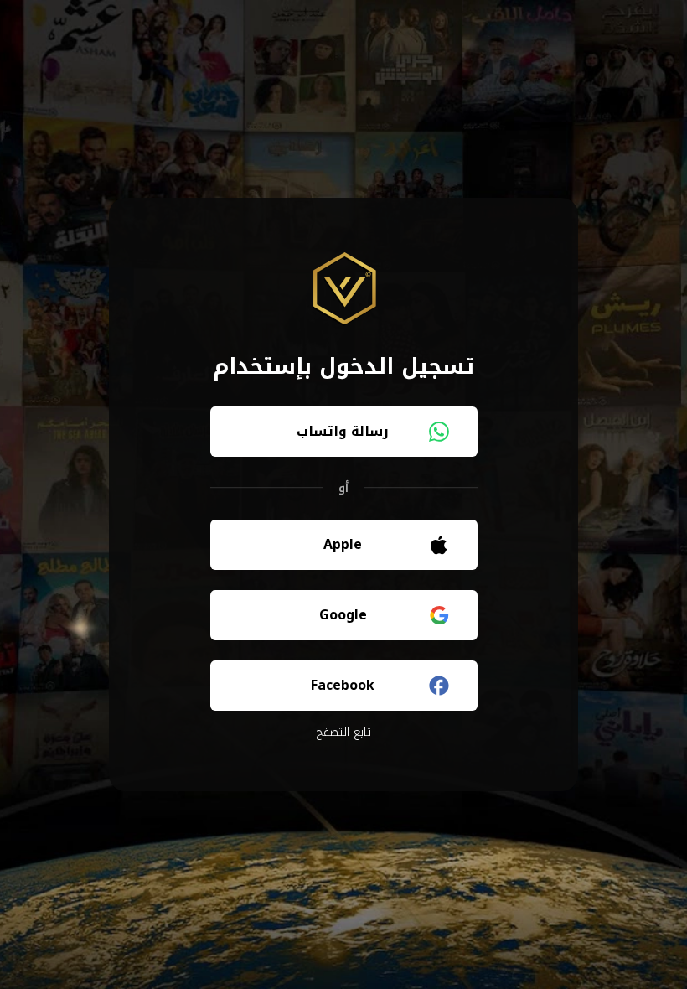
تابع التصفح (343, 732)
